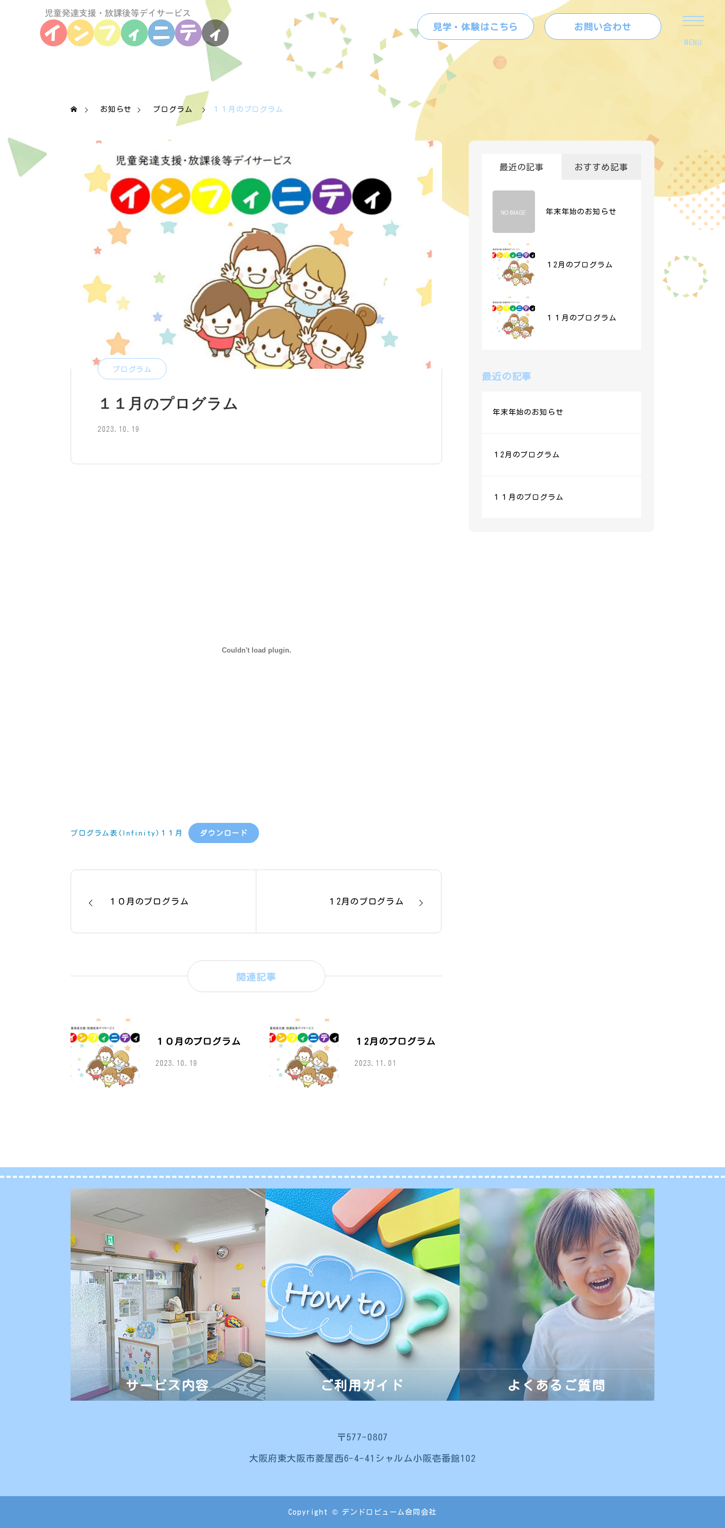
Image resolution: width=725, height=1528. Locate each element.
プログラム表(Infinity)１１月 (127, 833)
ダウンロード (223, 833)
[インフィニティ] (135, 26)
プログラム (132, 369)
